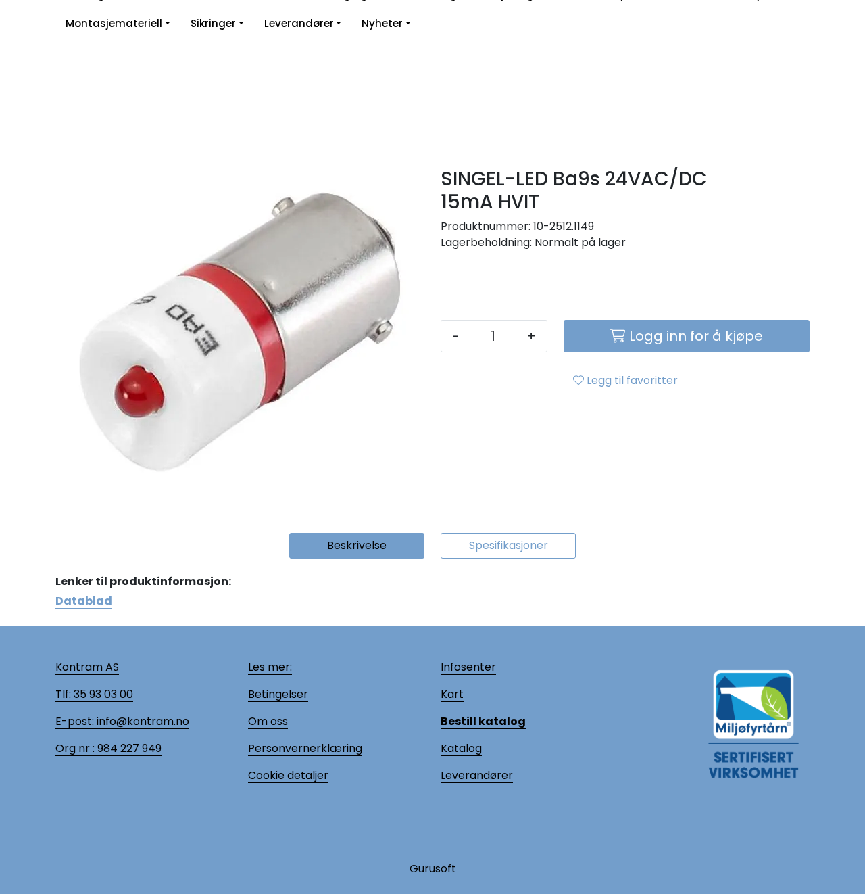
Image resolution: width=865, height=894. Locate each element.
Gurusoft (433, 868)
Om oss (268, 721)
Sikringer (213, 23)
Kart (452, 694)
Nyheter (382, 23)
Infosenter (468, 667)
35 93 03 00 (102, 694)
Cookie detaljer (288, 775)
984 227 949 (128, 748)
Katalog (461, 748)
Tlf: (63, 694)
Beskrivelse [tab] (357, 545)
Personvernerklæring (305, 748)
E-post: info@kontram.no (122, 721)
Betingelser (278, 694)
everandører (479, 775)
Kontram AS (87, 667)
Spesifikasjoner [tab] (508, 545)
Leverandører (299, 23)
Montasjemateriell (114, 23)
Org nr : (75, 748)
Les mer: (270, 667)
